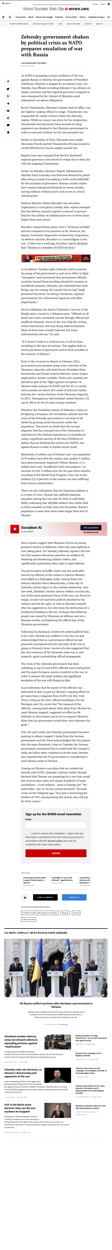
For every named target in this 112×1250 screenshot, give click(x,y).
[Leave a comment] (8, 125)
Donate (99, 24)
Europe (76, 913)
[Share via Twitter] (8, 88)
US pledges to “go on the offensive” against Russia (62, 878)
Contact (95, 4)
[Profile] (109, 4)
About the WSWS (73, 24)
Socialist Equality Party (43, 24)
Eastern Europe (28, 919)
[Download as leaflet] (8, 118)
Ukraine (65, 913)
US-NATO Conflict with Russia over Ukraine (39, 913)
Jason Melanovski (28, 63)
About (103, 4)
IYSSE (60, 24)
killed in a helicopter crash (44, 579)
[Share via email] (8, 110)
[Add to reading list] (8, 132)
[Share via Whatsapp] (8, 96)
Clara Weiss (41, 63)
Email (28, 819)
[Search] (108, 18)
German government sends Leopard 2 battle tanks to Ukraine (34, 880)
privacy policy (55, 841)
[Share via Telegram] (8, 103)
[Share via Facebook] (8, 81)
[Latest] (10, 18)
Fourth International (19, 24)
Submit (56, 853)
